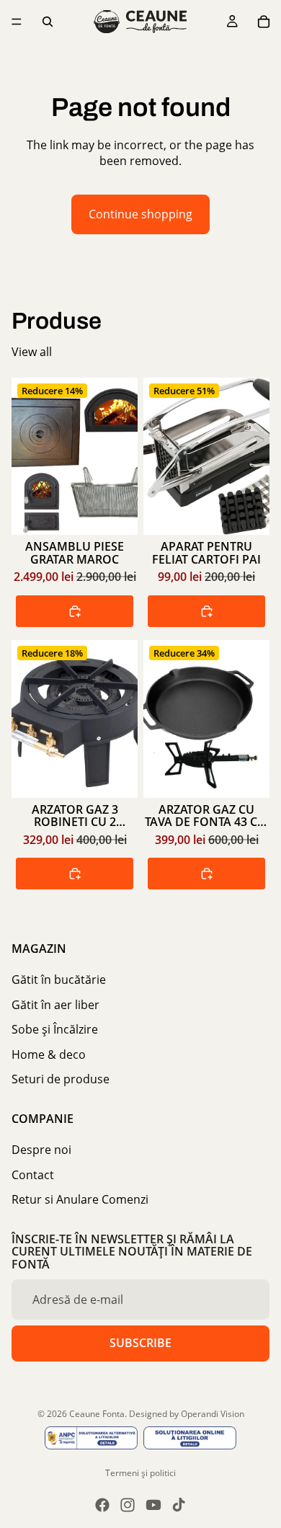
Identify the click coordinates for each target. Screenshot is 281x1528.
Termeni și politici (140, 1473)
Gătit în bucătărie (59, 979)
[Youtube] (153, 1505)
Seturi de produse (61, 1079)
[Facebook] (102, 1505)
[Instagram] (127, 1505)
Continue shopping (140, 214)
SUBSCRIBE (140, 1343)
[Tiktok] (178, 1505)
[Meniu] (16, 21)
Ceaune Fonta (97, 1414)
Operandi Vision (212, 1414)
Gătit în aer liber (55, 1005)
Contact (33, 1174)
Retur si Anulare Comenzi (80, 1199)
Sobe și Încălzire (55, 1029)
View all (32, 352)
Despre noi (41, 1150)
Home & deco (49, 1054)
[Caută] (47, 21)
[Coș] (264, 21)
